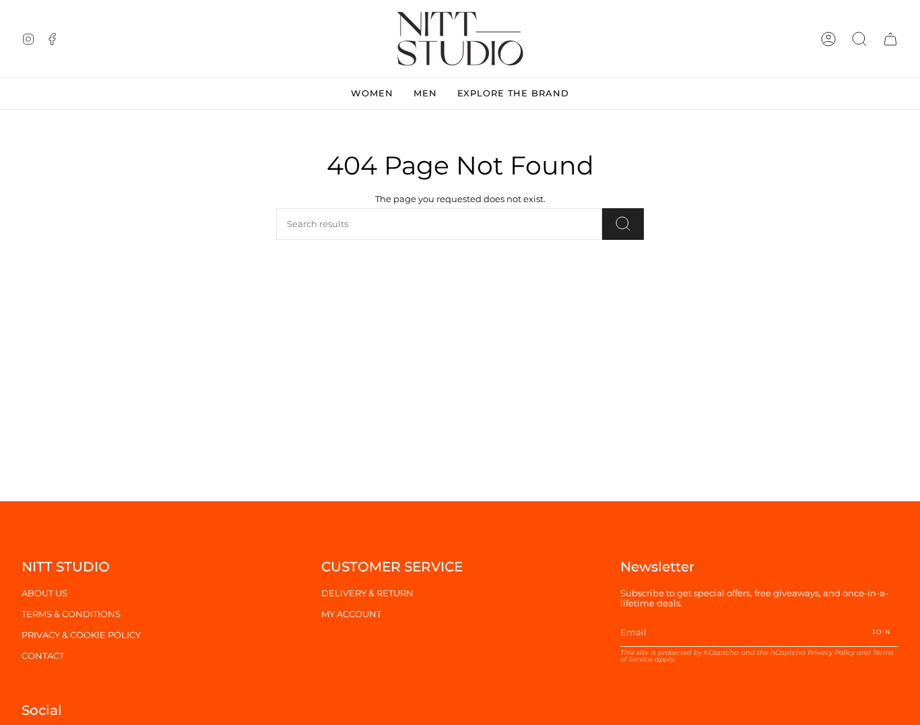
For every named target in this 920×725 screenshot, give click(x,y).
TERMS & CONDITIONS (71, 614)
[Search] (623, 224)
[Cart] (890, 38)
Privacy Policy (831, 652)
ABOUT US (44, 593)
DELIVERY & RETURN (367, 593)
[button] (859, 38)
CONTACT (43, 656)
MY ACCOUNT (351, 614)
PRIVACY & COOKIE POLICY (81, 635)
